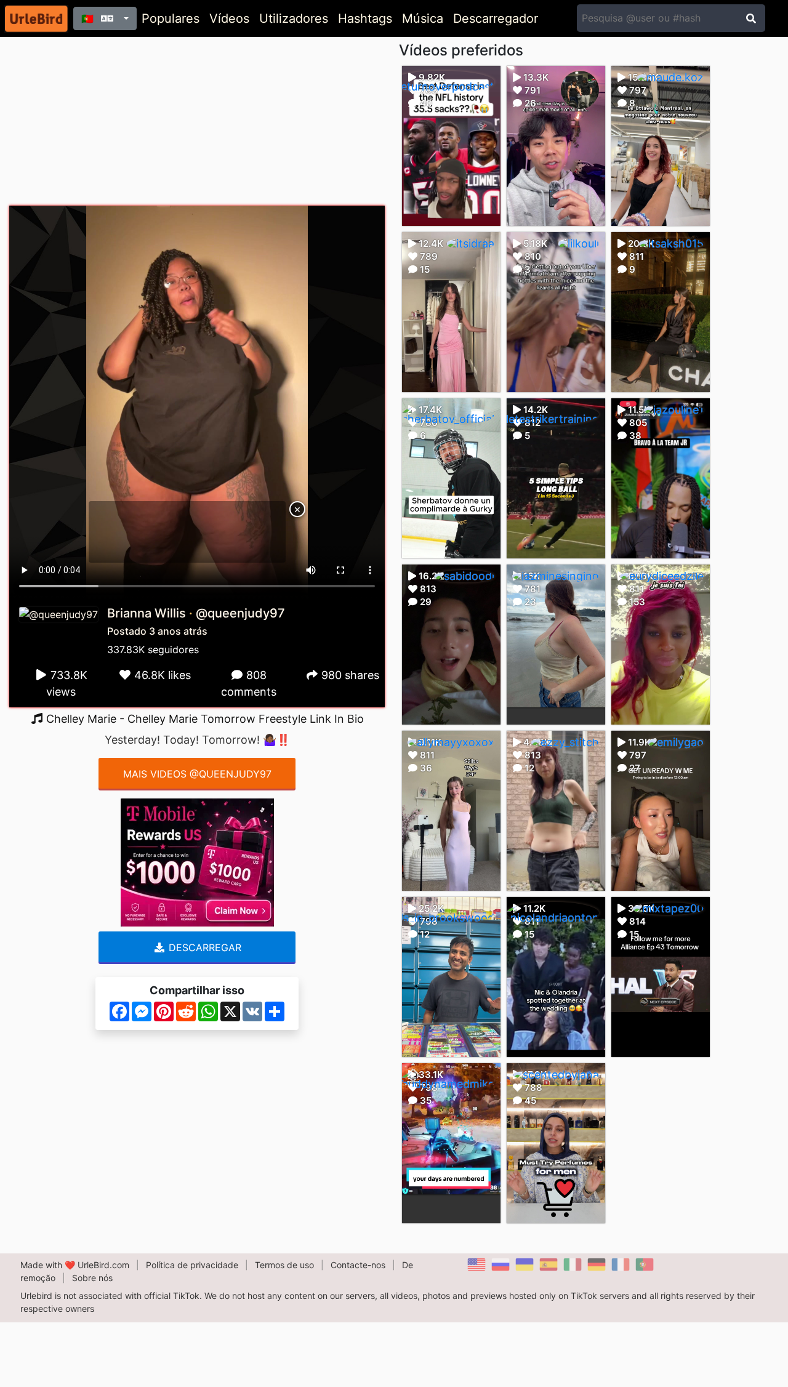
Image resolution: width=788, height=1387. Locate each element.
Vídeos (229, 18)
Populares (170, 18)
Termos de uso (284, 1265)
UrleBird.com (103, 1265)
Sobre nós (92, 1277)
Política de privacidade (192, 1265)
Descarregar (203, 947)
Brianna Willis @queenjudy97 (196, 613)
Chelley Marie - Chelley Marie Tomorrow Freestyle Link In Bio (203, 718)
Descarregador (495, 18)
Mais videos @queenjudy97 (197, 774)
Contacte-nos (358, 1265)
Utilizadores (293, 18)
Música (422, 18)
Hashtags (365, 18)
